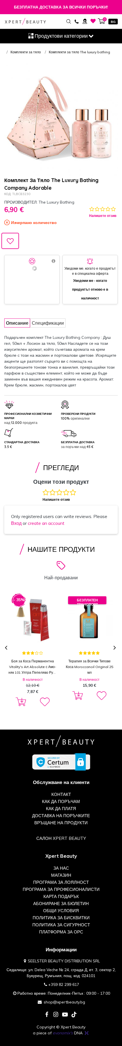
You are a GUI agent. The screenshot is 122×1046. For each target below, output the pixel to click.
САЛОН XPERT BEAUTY (61, 838)
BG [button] (113, 22)
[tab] (17, 322)
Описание (17, 323)
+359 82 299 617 (63, 984)
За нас (61, 868)
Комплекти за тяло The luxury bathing (79, 52)
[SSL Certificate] (61, 761)
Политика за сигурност (61, 924)
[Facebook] (47, 1015)
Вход (16, 523)
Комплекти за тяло (25, 52)
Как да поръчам (61, 801)
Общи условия (61, 910)
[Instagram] (56, 1015)
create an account (46, 523)
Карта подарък (61, 896)
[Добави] (19, 702)
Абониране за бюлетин (61, 903)
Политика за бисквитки (61, 917)
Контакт (61, 794)
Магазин (61, 875)
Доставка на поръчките (61, 815)
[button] (44, 702)
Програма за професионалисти (61, 889)
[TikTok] (74, 1015)
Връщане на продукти (61, 822)
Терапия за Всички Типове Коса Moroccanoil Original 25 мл (89, 667)
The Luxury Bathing (56, 202)
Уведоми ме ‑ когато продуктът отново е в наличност (90, 289)
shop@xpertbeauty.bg (64, 1002)
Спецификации (48, 323)
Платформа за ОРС (61, 932)
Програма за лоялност (61, 882)
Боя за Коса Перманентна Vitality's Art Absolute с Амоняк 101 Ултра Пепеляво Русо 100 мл (33, 667)
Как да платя (61, 808)
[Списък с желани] (93, 21)
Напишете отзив (102, 216)
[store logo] (25, 21)
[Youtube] (65, 1015)
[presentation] (6, 648)
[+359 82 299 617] (76, 21)
